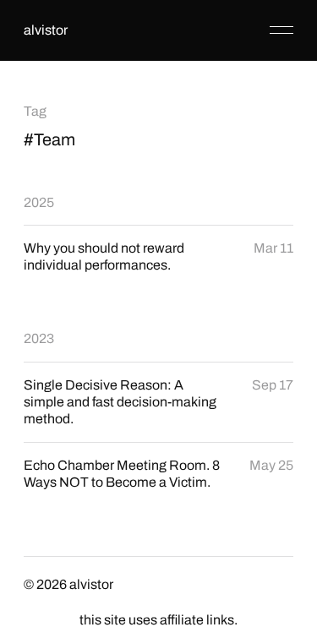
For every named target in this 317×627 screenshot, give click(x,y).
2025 (39, 202)
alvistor (46, 30)
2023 (39, 338)
